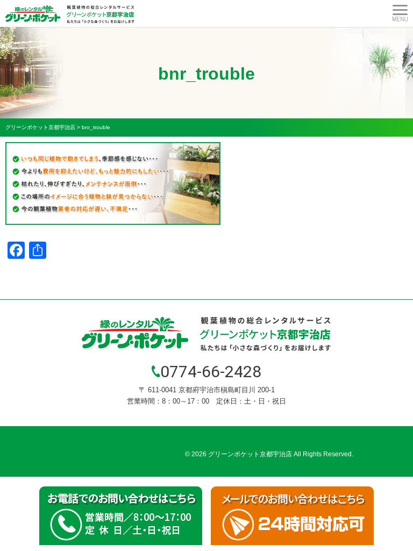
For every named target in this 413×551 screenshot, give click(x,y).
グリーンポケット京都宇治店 (250, 454)
